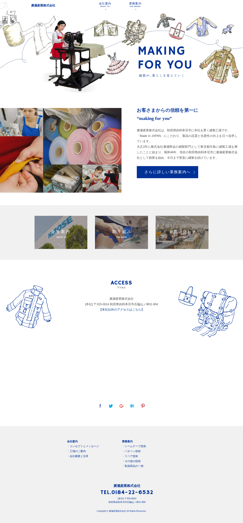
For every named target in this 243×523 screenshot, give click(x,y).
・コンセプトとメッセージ (83, 446)
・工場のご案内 (76, 451)
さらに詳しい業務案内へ (167, 172)
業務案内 (135, 4)
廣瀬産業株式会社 (43, 5)
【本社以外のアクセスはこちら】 (121, 309)
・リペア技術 (130, 456)
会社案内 (105, 4)
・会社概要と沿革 (77, 456)
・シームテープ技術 (134, 446)
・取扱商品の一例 (132, 465)
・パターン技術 (131, 451)
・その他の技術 (131, 461)
